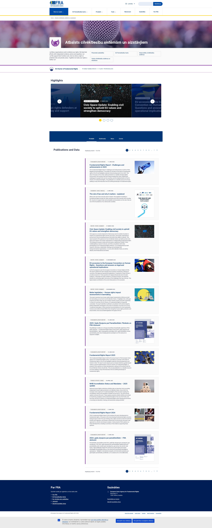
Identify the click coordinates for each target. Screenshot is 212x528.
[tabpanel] (106, 101)
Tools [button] (112, 12)
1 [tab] (100, 120)
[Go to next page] (154, 150)
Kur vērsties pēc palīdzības (60, 499)
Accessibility (158, 513)
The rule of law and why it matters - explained (107, 194)
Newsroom (127, 12)
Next (152, 101)
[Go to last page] (157, 150)
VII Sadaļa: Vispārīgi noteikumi (89, 68)
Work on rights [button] (58, 12)
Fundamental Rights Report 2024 (102, 413)
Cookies (143, 513)
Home (52, 18)
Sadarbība (142, 12)
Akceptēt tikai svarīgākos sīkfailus (143, 520)
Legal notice (137, 513)
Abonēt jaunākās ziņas (59, 503)
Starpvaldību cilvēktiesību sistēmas (146, 53)
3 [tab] (108, 120)
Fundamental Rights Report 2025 (102, 355)
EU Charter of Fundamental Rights (66, 69)
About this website (129, 513)
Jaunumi (55, 501)
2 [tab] (104, 120)
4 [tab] (111, 120)
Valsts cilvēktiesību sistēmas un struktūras (101, 59)
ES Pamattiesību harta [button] (79, 12)
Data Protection (150, 513)
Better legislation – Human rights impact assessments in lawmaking (105, 293)
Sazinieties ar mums (113, 499)
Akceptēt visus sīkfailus (124, 520)
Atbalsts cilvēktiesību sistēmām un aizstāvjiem (65, 18)
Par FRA (156, 12)
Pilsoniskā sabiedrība (98, 53)
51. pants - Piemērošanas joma (106, 68)
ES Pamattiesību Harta (59, 497)
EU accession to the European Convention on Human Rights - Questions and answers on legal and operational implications (110, 265)
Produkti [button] (98, 12)
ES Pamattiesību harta (121, 53)
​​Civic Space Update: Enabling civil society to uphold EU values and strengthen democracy (104, 107)
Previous (59, 101)
